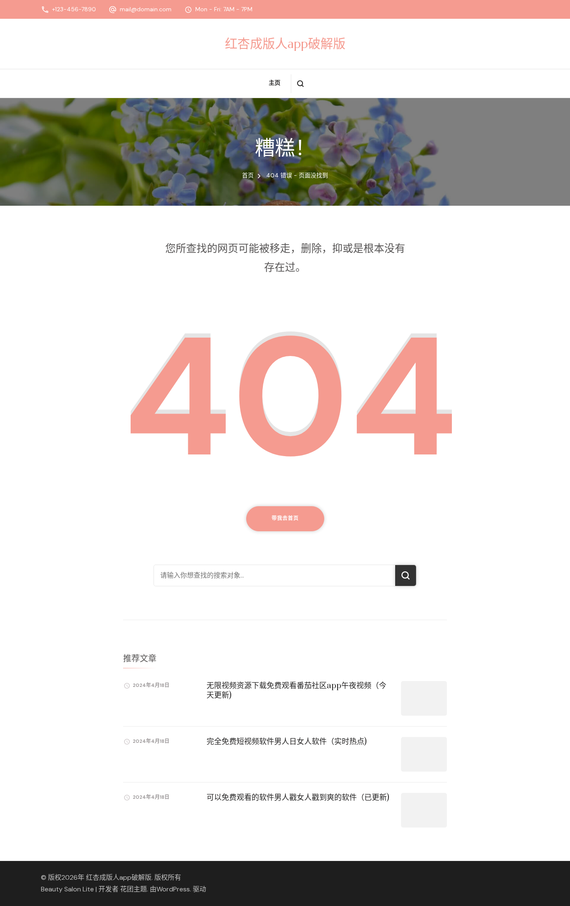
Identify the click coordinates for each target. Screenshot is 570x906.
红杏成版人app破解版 (285, 43)
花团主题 (133, 889)
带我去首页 (285, 518)
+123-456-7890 (74, 9)
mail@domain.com (146, 9)
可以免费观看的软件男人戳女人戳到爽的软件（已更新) (298, 797)
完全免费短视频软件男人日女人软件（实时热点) (287, 742)
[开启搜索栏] (300, 83)
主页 (274, 82)
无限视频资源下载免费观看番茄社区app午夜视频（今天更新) (296, 691)
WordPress (173, 889)
